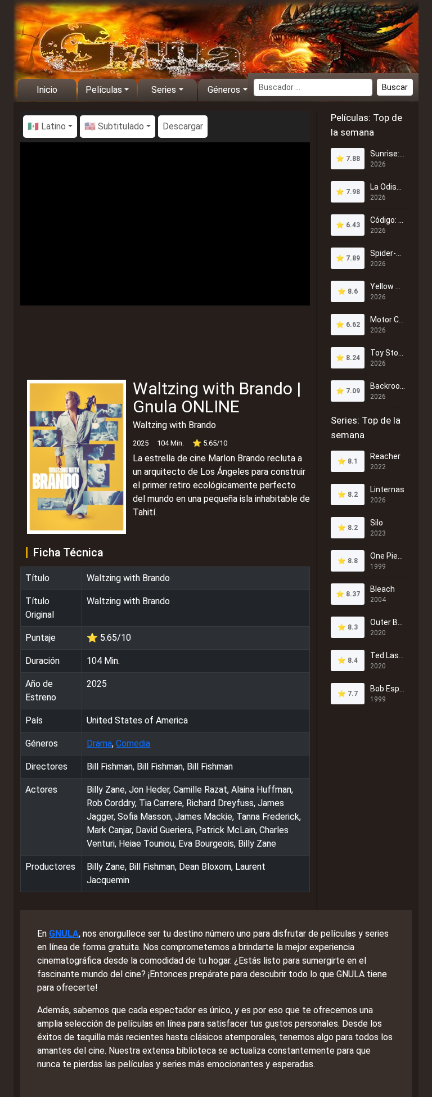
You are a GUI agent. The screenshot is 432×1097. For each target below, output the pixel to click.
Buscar (395, 87)
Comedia (133, 743)
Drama (99, 743)
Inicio (47, 89)
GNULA (64, 933)
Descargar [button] (183, 126)
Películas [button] (104, 89)
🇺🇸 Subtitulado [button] (114, 126)
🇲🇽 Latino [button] (47, 126)
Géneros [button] (224, 89)
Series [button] (163, 89)
